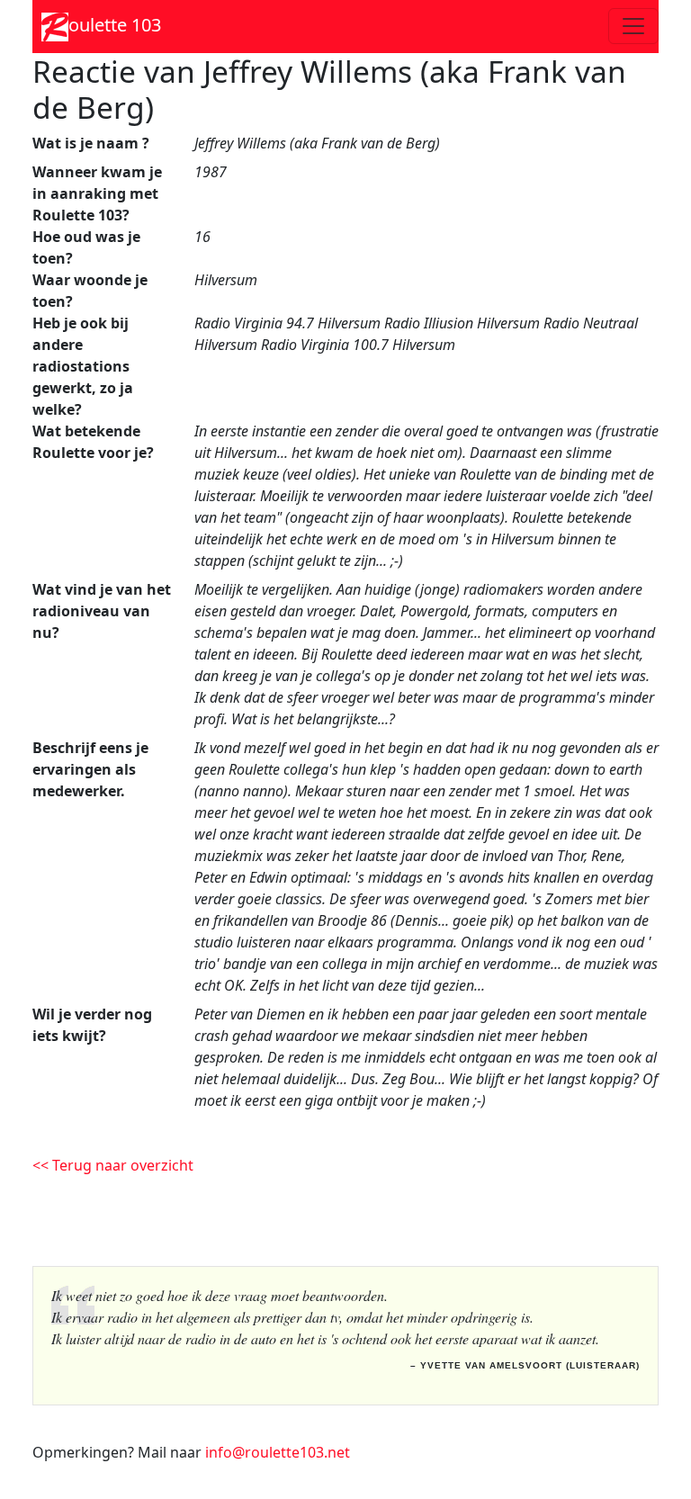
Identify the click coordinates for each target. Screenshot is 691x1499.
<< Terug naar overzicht (112, 1165)
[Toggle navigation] (633, 26)
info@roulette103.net (277, 1452)
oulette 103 (114, 25)
